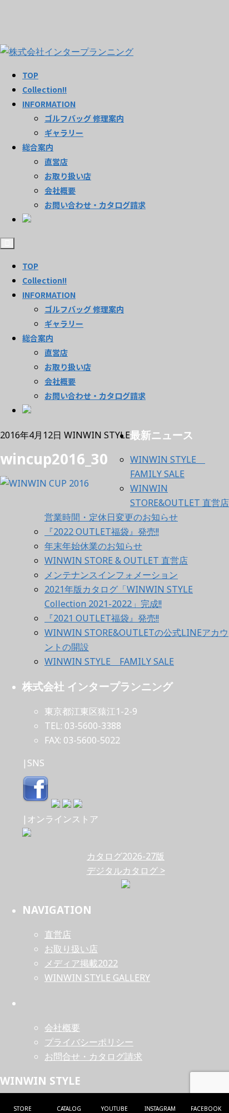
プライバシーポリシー (88, 1042)
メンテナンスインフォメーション (111, 575)
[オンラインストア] (26, 833)
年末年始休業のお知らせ (93, 546)
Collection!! (44, 280)
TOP (30, 265)
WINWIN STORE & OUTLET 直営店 (116, 560)
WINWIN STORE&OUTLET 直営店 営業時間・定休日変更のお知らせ (136, 502)
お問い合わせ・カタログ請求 (95, 395)
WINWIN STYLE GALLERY (97, 978)
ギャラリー (63, 323)
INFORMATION (49, 294)
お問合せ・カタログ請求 (93, 1056)
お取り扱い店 (67, 366)
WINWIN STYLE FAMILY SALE (109, 661)
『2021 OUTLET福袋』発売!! (101, 618)
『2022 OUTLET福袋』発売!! (101, 531)
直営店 (56, 352)
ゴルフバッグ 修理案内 (84, 309)
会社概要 (60, 381)
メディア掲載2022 (81, 963)
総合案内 (37, 337)
